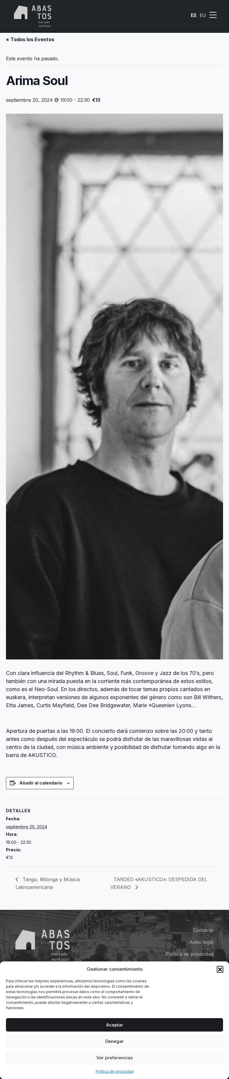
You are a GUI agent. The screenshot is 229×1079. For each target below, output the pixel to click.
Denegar (114, 1041)
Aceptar (114, 1025)
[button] (220, 969)
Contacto (203, 930)
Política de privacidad (115, 1071)
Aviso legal (201, 942)
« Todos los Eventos (30, 39)
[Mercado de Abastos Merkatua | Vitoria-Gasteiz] (33, 15)
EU (203, 15)
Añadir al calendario (40, 782)
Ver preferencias (114, 1057)
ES (193, 15)
